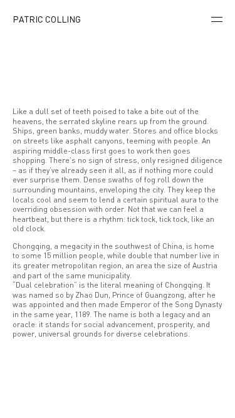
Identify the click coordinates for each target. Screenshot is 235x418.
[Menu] (216, 20)
